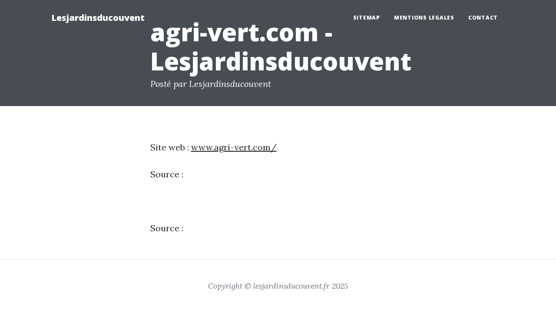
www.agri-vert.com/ (234, 147)
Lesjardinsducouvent (98, 17)
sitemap (366, 17)
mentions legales (424, 17)
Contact (483, 17)
